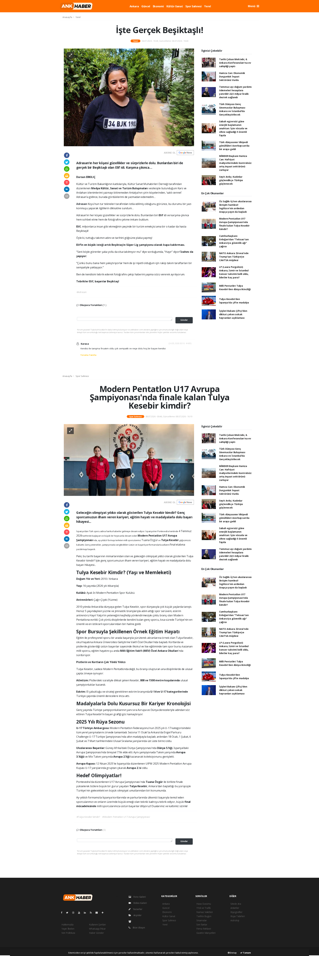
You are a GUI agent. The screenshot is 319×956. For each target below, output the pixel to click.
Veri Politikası (68, 932)
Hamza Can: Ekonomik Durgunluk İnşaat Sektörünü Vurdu (232, 76)
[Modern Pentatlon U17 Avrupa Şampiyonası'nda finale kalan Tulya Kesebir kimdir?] (129, 459)
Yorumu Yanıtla (88, 354)
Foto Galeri (139, 896)
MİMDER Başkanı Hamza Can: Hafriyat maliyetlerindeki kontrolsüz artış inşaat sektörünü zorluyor (235, 162)
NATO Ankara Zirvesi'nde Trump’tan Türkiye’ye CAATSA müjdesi (234, 257)
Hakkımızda (67, 924)
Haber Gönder (96, 932)
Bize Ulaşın (138, 927)
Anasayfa (67, 17)
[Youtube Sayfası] (80, 912)
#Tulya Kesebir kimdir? (88, 816)
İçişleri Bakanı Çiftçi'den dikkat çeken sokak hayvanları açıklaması (233, 314)
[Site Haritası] (98, 912)
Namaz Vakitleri (204, 912)
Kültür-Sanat (174, 6)
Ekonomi (158, 6)
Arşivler (137, 915)
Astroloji (234, 920)
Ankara (134, 6)
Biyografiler (236, 912)
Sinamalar (201, 920)
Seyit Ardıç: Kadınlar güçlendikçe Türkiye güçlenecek (231, 180)
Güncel (145, 6)
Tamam (246, 952)
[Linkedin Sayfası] (86, 912)
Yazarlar (137, 909)
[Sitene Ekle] (104, 912)
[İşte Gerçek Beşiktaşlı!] (129, 97)
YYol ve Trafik (203, 907)
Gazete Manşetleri (205, 932)
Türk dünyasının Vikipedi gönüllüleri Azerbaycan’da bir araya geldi (234, 146)
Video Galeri (140, 902)
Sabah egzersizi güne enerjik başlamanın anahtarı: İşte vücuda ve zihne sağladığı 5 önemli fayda (233, 128)
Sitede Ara (235, 903)
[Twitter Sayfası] (68, 912)
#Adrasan (82, 292)
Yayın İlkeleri (67, 928)
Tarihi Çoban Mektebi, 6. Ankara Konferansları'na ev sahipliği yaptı (235, 63)
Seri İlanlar (201, 924)
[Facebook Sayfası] (63, 912)
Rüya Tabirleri (237, 916)
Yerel (207, 6)
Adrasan (82, 204)
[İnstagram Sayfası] (74, 912)
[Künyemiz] (131, 921)
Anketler (234, 907)
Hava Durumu (203, 903)
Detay (233, 952)
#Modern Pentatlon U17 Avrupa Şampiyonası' (126, 816)
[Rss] (92, 912)
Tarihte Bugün (203, 916)
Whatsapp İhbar (97, 928)
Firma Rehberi (203, 928)
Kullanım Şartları (97, 924)
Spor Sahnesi (193, 6)
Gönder (184, 320)
